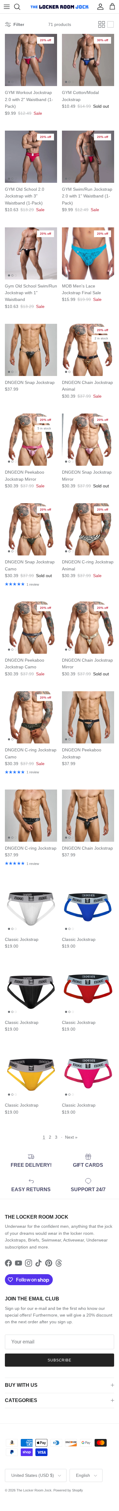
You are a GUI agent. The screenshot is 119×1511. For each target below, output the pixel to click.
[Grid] (101, 24)
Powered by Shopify (68, 1490)
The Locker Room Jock (34, 1490)
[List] (110, 24)
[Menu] (6, 6)
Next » (71, 1137)
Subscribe (60, 1360)
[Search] (20, 6)
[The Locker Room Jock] (59, 6)
